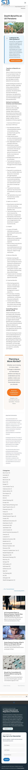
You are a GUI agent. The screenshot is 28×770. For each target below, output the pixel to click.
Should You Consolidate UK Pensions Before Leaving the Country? (12, 673)
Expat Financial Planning (9, 505)
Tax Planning (6, 573)
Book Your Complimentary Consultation (14, 392)
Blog (8, 6)
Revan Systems (20, 768)
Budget (5, 484)
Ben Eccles (5, 479)
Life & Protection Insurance (10, 532)
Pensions (12, 6)
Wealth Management (8, 580)
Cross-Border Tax (7, 486)
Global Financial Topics (8, 516)
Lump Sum (5, 536)
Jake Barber (6, 527)
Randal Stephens (7, 552)
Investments (6, 525)
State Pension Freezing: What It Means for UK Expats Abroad (14, 643)
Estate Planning (7, 500)
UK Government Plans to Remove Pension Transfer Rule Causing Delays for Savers (13, 614)
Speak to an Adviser (16, 60)
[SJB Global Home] (5, 3)
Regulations (6, 555)
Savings (5, 562)
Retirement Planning (8, 557)
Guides (5, 518)
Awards (5, 477)
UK (3, 575)
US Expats (5, 578)
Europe (4, 502)
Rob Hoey (5, 559)
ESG (4, 498)
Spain (4, 571)
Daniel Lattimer (6, 491)
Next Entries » (21, 685)
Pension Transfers (7, 546)
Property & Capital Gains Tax (10, 550)
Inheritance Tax (7, 523)
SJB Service (6, 568)
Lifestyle (5, 534)
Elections (5, 495)
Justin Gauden (6, 530)
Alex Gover (5, 473)
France (4, 511)
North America (6, 543)
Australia (5, 475)
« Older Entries (6, 685)
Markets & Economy (8, 539)
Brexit (4, 482)
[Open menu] (25, 2)
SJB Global (5, 566)
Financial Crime (7, 509)
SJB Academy (6, 564)
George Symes (6, 514)
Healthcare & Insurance (9, 521)
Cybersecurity (6, 489)
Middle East (6, 541)
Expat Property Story (8, 507)
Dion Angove (6, 493)
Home (4, 6)
